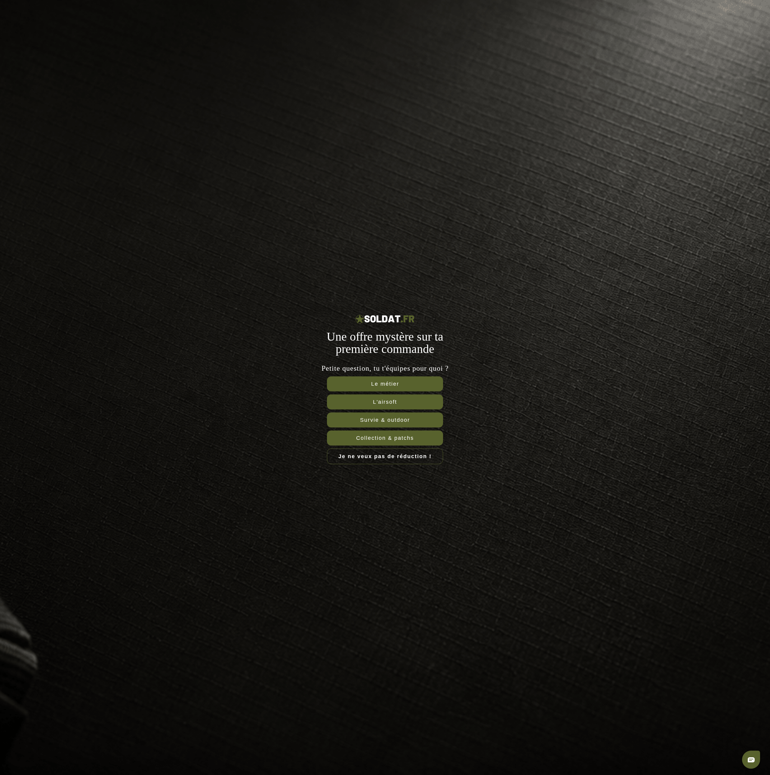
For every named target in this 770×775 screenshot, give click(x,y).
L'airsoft (385, 402)
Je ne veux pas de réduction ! (385, 456)
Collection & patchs (385, 438)
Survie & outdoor (385, 420)
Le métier (385, 384)
